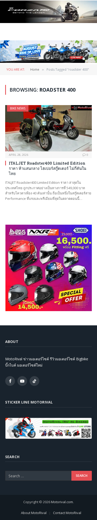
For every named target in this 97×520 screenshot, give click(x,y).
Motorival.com (62, 502)
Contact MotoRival (67, 512)
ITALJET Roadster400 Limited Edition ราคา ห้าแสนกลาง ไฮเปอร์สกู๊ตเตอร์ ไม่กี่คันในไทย (47, 168)
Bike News (17, 108)
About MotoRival (34, 512)
